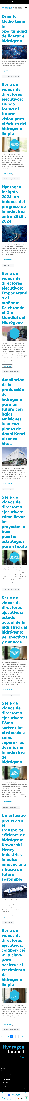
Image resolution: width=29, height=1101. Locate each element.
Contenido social (8, 265)
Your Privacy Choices (16, 1095)
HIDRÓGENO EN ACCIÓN (7, 1074)
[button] (26, 7)
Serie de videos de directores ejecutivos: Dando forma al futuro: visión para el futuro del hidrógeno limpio (14, 109)
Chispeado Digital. (14, 1090)
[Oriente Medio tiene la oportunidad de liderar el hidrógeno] (14, 52)
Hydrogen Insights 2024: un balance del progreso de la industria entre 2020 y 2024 (14, 204)
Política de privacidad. (14, 1088)
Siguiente (25, 1037)
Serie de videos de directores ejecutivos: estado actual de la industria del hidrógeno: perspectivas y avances (14, 619)
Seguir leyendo (7, 71)
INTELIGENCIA (4, 1077)
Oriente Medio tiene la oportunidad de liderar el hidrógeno (14, 28)
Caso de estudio (8, 489)
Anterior (3, 1037)
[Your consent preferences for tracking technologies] (26, 1098)
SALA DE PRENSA (5, 1079)
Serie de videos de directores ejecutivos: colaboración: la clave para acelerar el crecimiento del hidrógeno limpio (13, 957)
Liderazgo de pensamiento (11, 76)
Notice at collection (8, 1099)
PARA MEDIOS (4, 1082)
